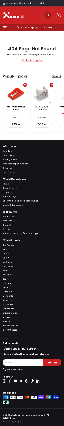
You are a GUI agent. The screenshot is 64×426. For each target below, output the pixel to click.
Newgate (7, 300)
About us (7, 151)
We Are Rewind (10, 325)
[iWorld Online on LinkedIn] (37, 381)
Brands (6, 229)
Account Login (10, 196)
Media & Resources (13, 205)
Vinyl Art (7, 321)
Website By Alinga (12, 421)
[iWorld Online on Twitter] (21, 381)
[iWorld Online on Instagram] (4, 381)
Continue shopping (31, 60)
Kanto (6, 278)
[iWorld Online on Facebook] (9, 381)
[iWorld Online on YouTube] (15, 381)
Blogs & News (10, 188)
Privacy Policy (10, 159)
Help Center (9, 172)
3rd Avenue (8, 244)
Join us (52, 362)
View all (56, 76)
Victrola (7, 317)
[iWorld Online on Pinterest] (26, 381)
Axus (5, 249)
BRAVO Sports (10, 329)
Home (6, 183)
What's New (9, 216)
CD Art (6, 257)
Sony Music (8, 308)
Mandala (7, 291)
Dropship (7, 192)
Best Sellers (9, 220)
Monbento (8, 295)
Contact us (8, 155)
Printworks (8, 304)
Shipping (7, 168)
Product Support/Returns (15, 163)
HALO (5, 270)
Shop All (7, 225)
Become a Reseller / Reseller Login (21, 200)
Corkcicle (7, 261)
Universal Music (10, 312)
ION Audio (8, 274)
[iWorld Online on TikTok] (32, 381)
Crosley (7, 253)
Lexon (6, 287)
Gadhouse (8, 266)
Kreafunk (7, 283)
